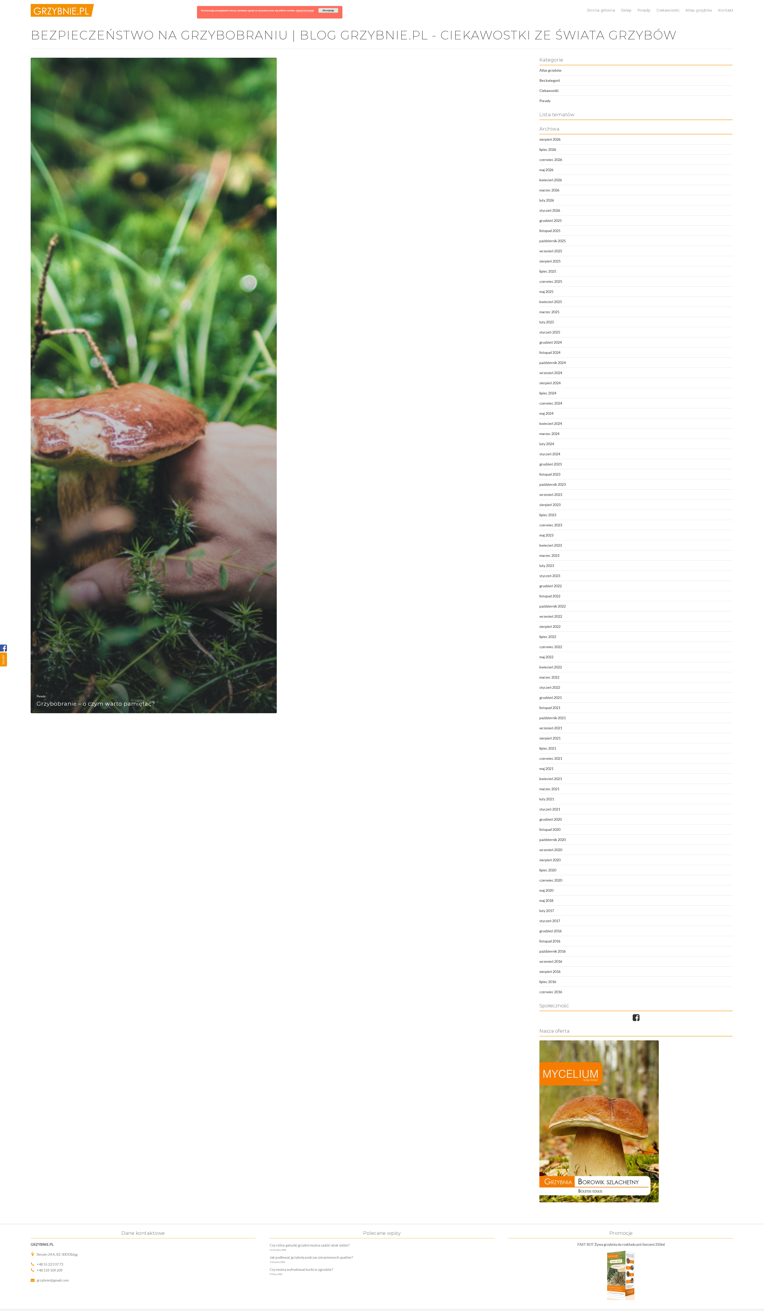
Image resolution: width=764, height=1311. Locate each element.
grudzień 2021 (550, 697)
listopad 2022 (549, 596)
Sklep (3, 659)
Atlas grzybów (698, 10)
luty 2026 (546, 200)
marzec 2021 (549, 789)
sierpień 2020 (549, 860)
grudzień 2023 (550, 464)
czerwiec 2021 (550, 758)
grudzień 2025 (550, 220)
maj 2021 (546, 768)
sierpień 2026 (549, 139)
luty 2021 (546, 799)
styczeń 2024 (549, 454)
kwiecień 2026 (550, 180)
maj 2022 (546, 657)
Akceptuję (328, 10)
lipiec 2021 (547, 748)
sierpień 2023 (549, 504)
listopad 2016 (549, 941)
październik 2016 (552, 951)
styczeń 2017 (549, 921)
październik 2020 (552, 839)
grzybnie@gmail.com (53, 1280)
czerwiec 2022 (550, 647)
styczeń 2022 (549, 687)
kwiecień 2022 (550, 667)
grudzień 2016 (550, 931)
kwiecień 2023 (550, 545)
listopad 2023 (549, 474)
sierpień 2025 (549, 261)
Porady (644, 10)
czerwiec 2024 (550, 403)
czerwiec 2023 (550, 525)
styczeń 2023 (549, 576)
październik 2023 (552, 484)
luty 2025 (546, 322)
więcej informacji (305, 10)
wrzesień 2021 (550, 728)
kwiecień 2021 (550, 778)
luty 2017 (546, 910)
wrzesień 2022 (550, 616)
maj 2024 (546, 413)
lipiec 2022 (547, 636)
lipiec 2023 (547, 515)
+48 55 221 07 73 (50, 1264)
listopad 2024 (549, 352)
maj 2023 (546, 535)
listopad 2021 (549, 707)
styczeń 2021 (549, 809)
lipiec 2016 (547, 981)
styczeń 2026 (549, 210)
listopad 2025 (549, 230)
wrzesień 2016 (550, 961)
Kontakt (726, 10)
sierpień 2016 (549, 971)
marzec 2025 (549, 312)
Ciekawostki (668, 10)
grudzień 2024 (550, 342)
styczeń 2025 (549, 332)
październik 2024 (552, 362)
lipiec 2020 (547, 870)
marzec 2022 (549, 677)
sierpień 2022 (549, 626)
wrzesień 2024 (550, 373)
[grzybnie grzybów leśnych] (636, 1121)
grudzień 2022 (550, 586)
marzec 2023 (549, 555)
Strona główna (601, 10)
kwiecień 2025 (550, 301)
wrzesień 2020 (550, 850)
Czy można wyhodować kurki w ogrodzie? (301, 1269)
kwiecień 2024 (550, 423)
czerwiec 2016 (550, 992)
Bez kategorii (549, 80)
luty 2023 (546, 565)
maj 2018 (546, 900)
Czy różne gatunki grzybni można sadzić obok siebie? (310, 1245)
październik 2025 (552, 241)
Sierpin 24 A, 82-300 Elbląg (57, 1254)
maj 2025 (546, 291)
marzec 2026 (549, 190)
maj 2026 (546, 170)
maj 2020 (546, 890)
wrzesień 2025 (550, 251)
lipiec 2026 (547, 149)
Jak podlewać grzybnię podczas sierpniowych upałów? (311, 1257)
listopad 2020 (549, 829)
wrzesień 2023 (550, 494)
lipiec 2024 (547, 393)
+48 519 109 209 (49, 1270)
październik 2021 (552, 718)
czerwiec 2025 (550, 281)
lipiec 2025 (547, 271)
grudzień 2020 (550, 819)
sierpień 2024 (549, 383)
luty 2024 (546, 444)
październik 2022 (552, 606)
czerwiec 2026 (550, 159)
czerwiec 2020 (550, 880)
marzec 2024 (549, 433)
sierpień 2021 (549, 738)
